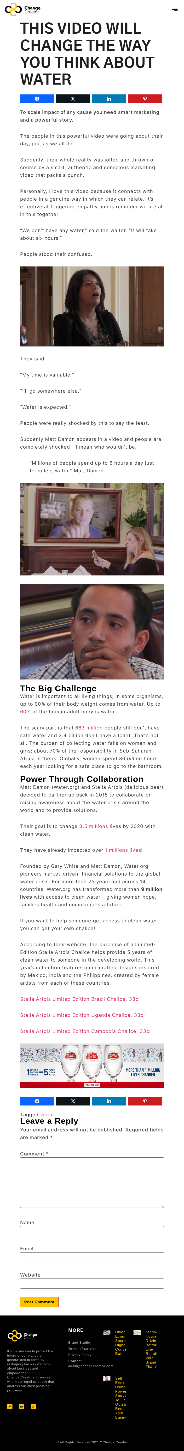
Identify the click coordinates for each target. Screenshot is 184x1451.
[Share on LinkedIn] (109, 98)
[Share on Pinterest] (145, 98)
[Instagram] (33, 1406)
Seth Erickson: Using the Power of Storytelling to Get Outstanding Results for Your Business (126, 1397)
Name (27, 1222)
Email (27, 1248)
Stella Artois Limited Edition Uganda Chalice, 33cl (82, 1015)
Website (30, 1274)
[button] (175, 10)
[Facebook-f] (9, 1406)
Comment (34, 1153)
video (47, 1115)
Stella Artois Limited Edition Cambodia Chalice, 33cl (85, 1031)
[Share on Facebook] (37, 98)
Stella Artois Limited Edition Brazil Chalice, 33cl (80, 999)
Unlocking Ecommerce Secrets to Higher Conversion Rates (126, 1343)
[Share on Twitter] (73, 98)
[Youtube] (21, 1406)
